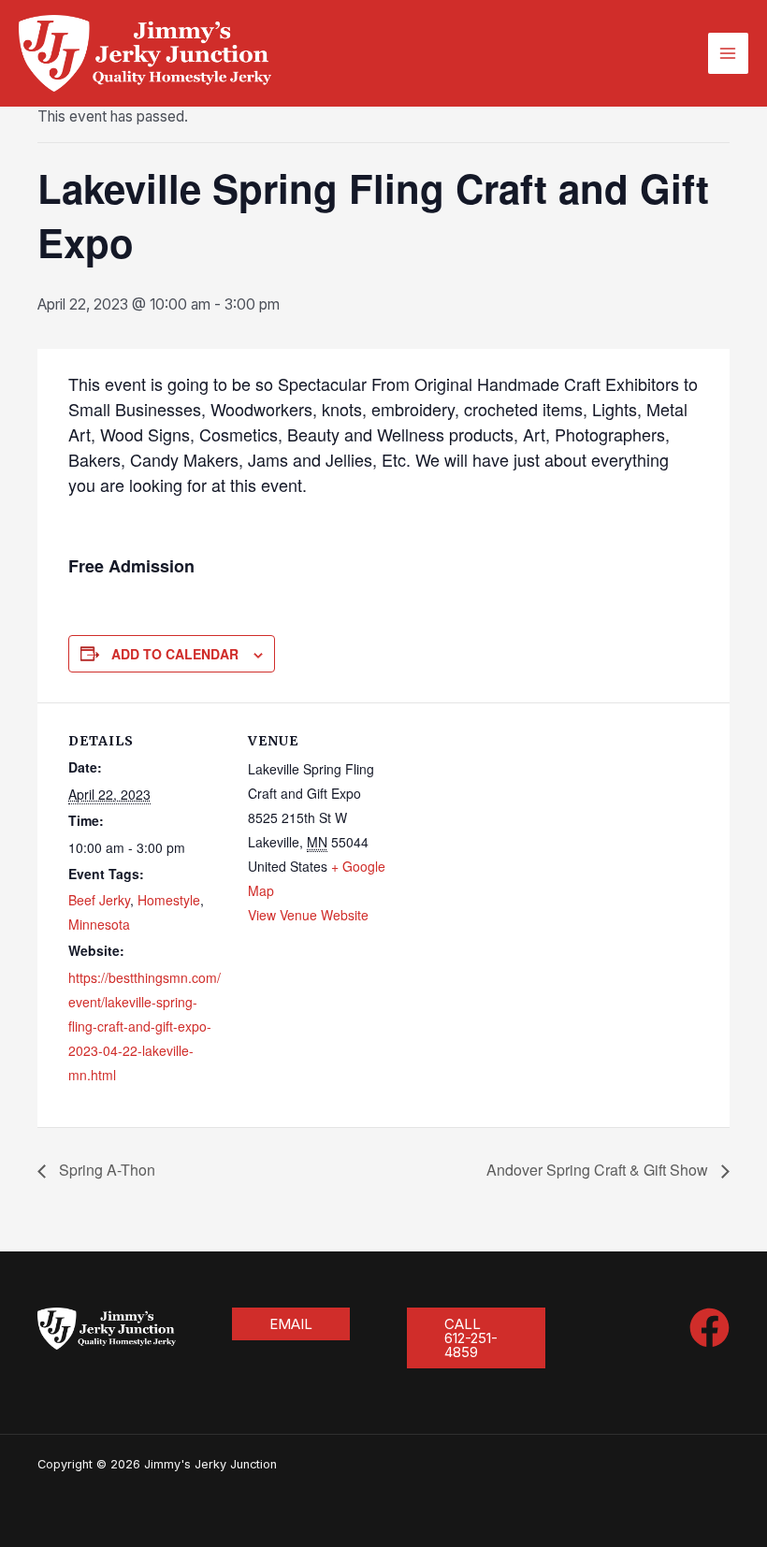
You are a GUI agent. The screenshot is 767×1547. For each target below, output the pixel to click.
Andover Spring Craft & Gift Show (599, 1169)
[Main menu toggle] (728, 53)
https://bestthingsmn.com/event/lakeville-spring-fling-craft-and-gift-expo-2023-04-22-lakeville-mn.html (144, 1026)
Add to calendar (175, 653)
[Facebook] (709, 1328)
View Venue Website (308, 914)
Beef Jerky (99, 899)
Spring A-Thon (105, 1169)
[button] (291, 1324)
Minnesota (99, 924)
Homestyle (168, 899)
